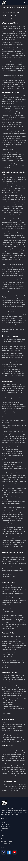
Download (4, 829)
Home (3, 822)
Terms (3, 839)
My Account (5, 831)
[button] (24, 2)
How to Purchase (6, 826)
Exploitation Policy (7, 841)
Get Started (5, 824)
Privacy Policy (5, 843)
